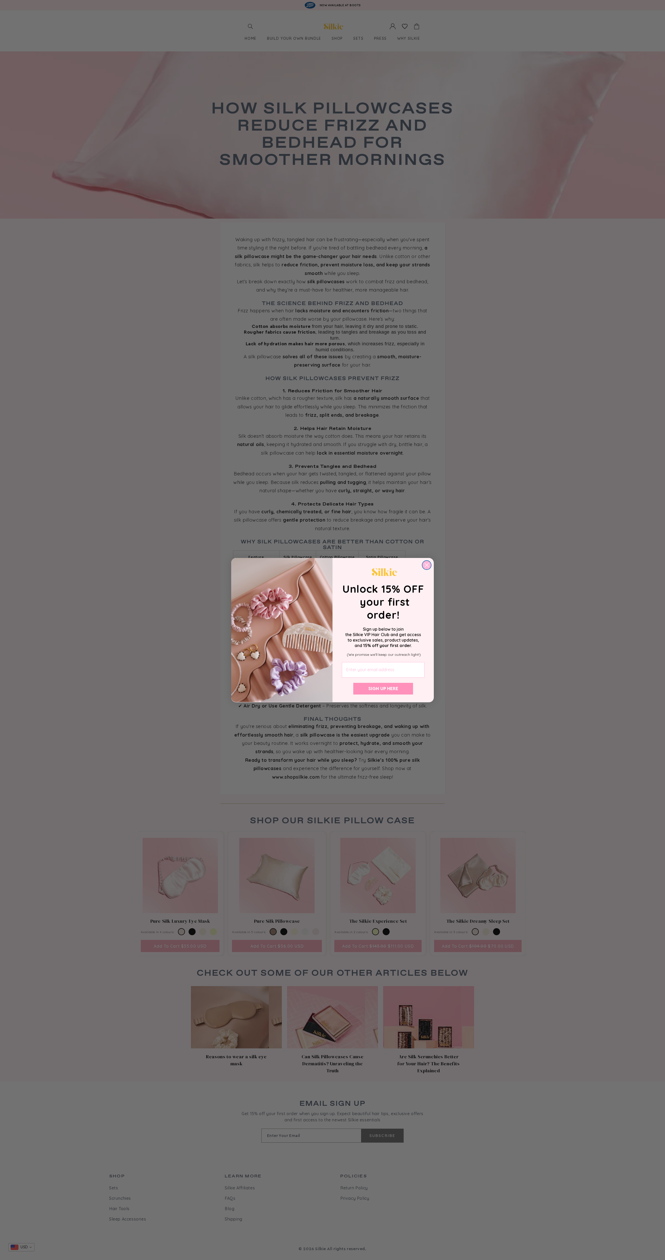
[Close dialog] (426, 565)
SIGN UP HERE (383, 688)
